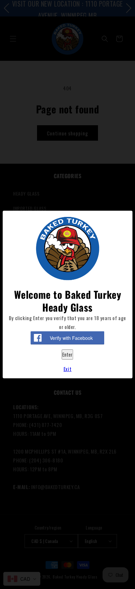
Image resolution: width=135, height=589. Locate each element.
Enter (67, 354)
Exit (67, 368)
